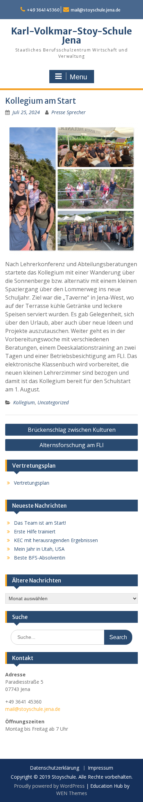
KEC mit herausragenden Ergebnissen (56, 540)
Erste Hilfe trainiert (35, 531)
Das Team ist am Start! (40, 522)
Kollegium (24, 402)
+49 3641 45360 (43, 10)
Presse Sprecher (68, 112)
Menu (78, 77)
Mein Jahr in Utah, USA (39, 549)
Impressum (100, 768)
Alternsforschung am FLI (72, 445)
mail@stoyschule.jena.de (95, 10)
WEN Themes (71, 793)
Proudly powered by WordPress (49, 786)
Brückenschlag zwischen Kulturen (72, 430)
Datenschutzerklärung (54, 768)
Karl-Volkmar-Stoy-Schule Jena (71, 35)
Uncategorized (53, 402)
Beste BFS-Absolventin (39, 557)
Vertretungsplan (31, 482)
